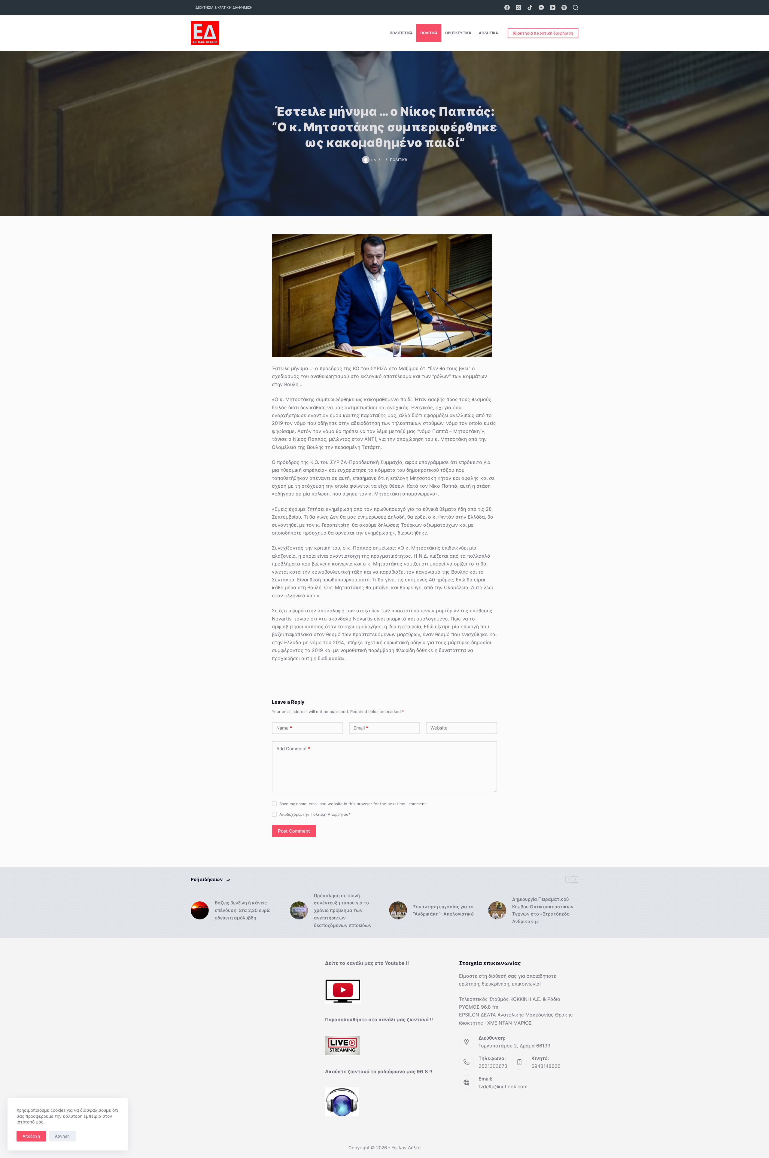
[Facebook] (507, 7)
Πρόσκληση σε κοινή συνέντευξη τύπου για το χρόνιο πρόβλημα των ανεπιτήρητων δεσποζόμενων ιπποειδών (343, 910)
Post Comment (294, 831)
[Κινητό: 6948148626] (519, 1062)
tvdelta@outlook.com (503, 1086)
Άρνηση (62, 1136)
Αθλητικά (488, 33)
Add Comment (293, 748)
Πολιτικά (429, 33)
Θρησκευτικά (458, 33)
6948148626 (546, 1066)
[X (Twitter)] (518, 7)
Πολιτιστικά (401, 33)
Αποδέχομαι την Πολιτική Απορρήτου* (315, 814)
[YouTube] (552, 7)
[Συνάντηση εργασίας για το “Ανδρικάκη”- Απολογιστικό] (398, 910)
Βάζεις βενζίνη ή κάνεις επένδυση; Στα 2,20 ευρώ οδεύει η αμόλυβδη (243, 910)
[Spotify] (564, 7)
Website (439, 728)
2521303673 (493, 1066)
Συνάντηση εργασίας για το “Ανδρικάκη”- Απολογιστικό (443, 910)
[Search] (575, 7)
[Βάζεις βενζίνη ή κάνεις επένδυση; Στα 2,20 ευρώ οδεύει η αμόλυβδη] (200, 910)
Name (284, 728)
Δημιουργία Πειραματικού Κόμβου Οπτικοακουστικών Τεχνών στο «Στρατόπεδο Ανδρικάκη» (542, 910)
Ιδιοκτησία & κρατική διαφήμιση (223, 7)
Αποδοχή (31, 1136)
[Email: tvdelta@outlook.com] (466, 1082)
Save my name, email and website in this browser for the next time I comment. (353, 803)
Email (361, 728)
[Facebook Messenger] (541, 7)
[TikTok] (530, 7)
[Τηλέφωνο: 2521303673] (466, 1062)
